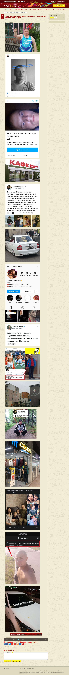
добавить (7, 661)
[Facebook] (18, 2)
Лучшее (6, 12)
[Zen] (24, 2)
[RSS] (19, 2)
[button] (4, 652)
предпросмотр (16, 661)
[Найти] (14, 1)
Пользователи (16, 12)
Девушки (40, 9)
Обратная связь (22, 668)
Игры (25, 9)
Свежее (10, 12)
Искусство (55, 9)
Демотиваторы (19, 9)
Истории (62, 9)
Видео (49, 9)
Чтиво (34, 9)
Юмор (5, 9)
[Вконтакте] (23, 2)
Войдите (53, 1)
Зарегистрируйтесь (61, 1)
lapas (23, 639)
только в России (9, 637)
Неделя (55, 17)
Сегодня (51, 17)
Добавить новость (59, 5)
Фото (45, 9)
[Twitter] (21, 2)
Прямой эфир (23, 12)
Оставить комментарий (10, 650)
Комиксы (11, 9)
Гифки (30, 9)
